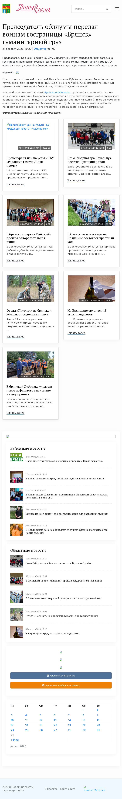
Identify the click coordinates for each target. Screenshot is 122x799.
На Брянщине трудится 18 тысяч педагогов (87, 312)
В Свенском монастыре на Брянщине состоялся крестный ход (91, 238)
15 (83, 720)
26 (41, 730)
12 (41, 720)
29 (84, 730)
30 (98, 730)
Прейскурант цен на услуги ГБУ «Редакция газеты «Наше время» (30, 162)
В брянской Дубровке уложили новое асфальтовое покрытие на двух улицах (29, 390)
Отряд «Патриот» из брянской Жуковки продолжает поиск (29, 312)
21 (69, 725)
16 (98, 720)
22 (84, 725)
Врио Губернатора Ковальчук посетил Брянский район (89, 160)
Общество (40, 48)
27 (55, 730)
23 (98, 725)
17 (12, 725)
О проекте (51, 788)
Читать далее (15, 184)
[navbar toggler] (117, 9)
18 (26, 725)
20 (55, 725)
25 (26, 730)
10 (12, 720)
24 (12, 730)
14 (69, 720)
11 (26, 720)
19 (41, 725)
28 (69, 730)
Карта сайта (67, 788)
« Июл (15, 739)
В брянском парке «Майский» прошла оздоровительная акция (29, 238)
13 (55, 720)
